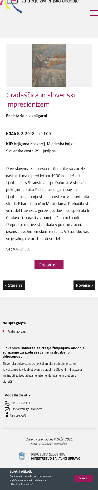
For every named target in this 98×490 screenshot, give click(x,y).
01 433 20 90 (21, 403)
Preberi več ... (28, 484)
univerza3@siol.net (27, 409)
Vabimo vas (17, 331)
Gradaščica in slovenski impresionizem (40, 99)
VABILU (22, 249)
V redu (83, 478)
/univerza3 (18, 415)
